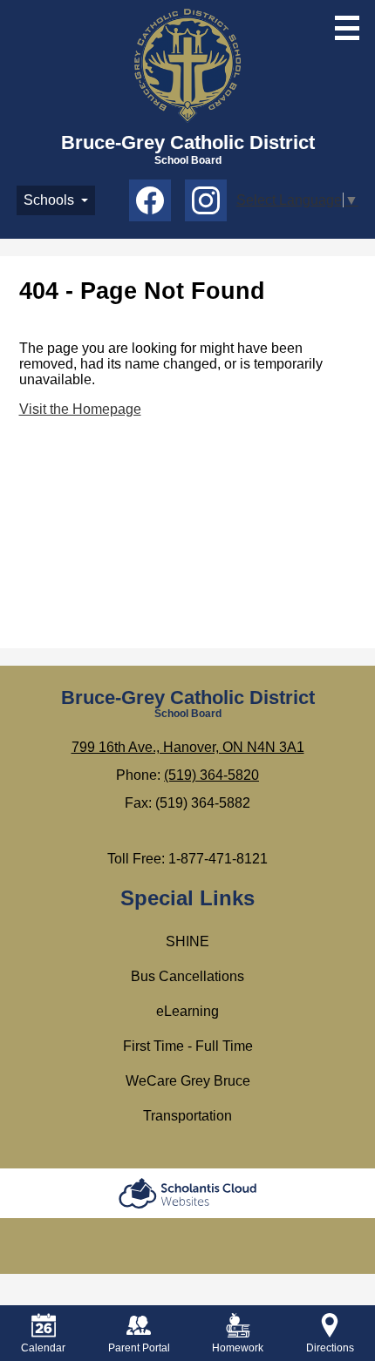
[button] (56, 200)
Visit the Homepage (80, 409)
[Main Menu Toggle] (347, 28)
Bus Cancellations (187, 976)
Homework (237, 1348)
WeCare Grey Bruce (188, 1080)
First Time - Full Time (188, 1046)
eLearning (187, 1011)
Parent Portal (139, 1348)
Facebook (150, 200)
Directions (330, 1348)
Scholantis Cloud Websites (187, 1193)
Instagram (206, 200)
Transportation (187, 1115)
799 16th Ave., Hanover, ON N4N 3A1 (188, 747)
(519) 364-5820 (211, 775)
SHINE (187, 941)
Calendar (43, 1348)
